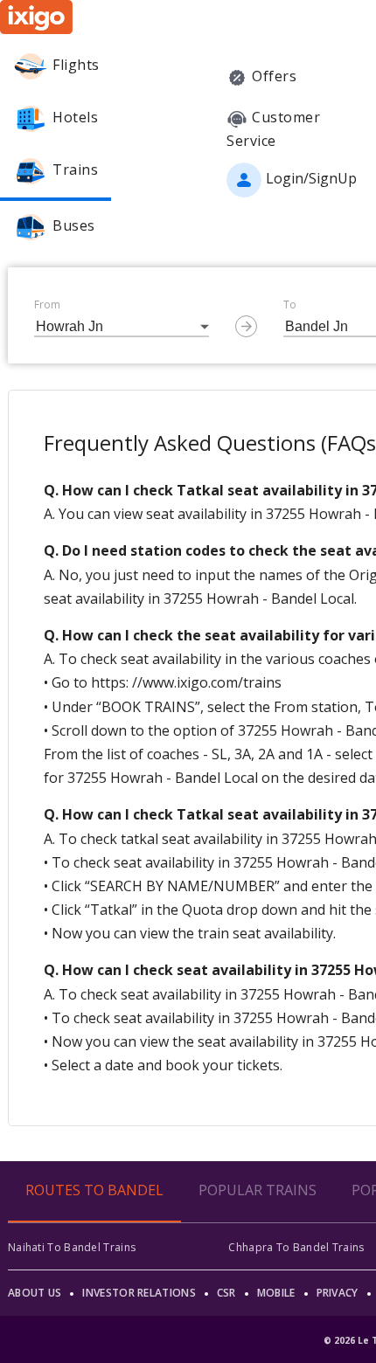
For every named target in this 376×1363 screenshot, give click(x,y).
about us (34, 1292)
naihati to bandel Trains (72, 1247)
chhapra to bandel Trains (296, 1247)
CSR (226, 1292)
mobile (276, 1292)
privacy (338, 1292)
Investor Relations (138, 1292)
